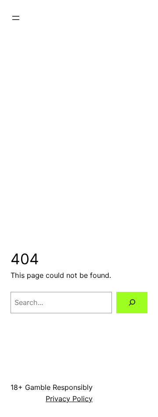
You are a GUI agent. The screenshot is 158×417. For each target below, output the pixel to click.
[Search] (131, 302)
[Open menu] (16, 18)
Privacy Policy (69, 398)
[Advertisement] (79, 123)
